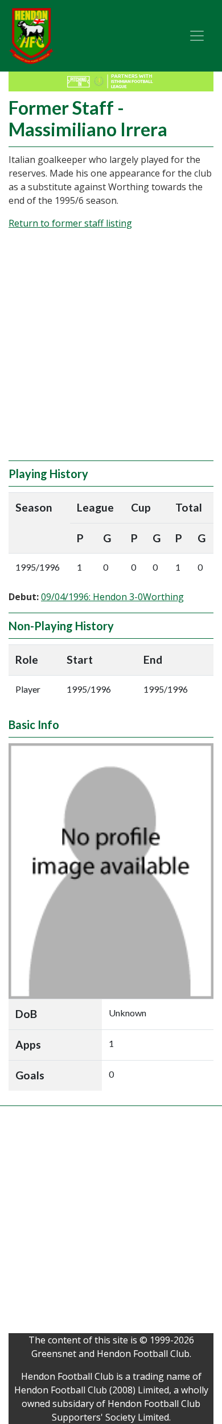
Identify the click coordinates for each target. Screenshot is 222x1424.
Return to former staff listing (70, 223)
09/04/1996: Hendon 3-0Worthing (112, 596)
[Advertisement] (111, 349)
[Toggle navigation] (197, 35)
